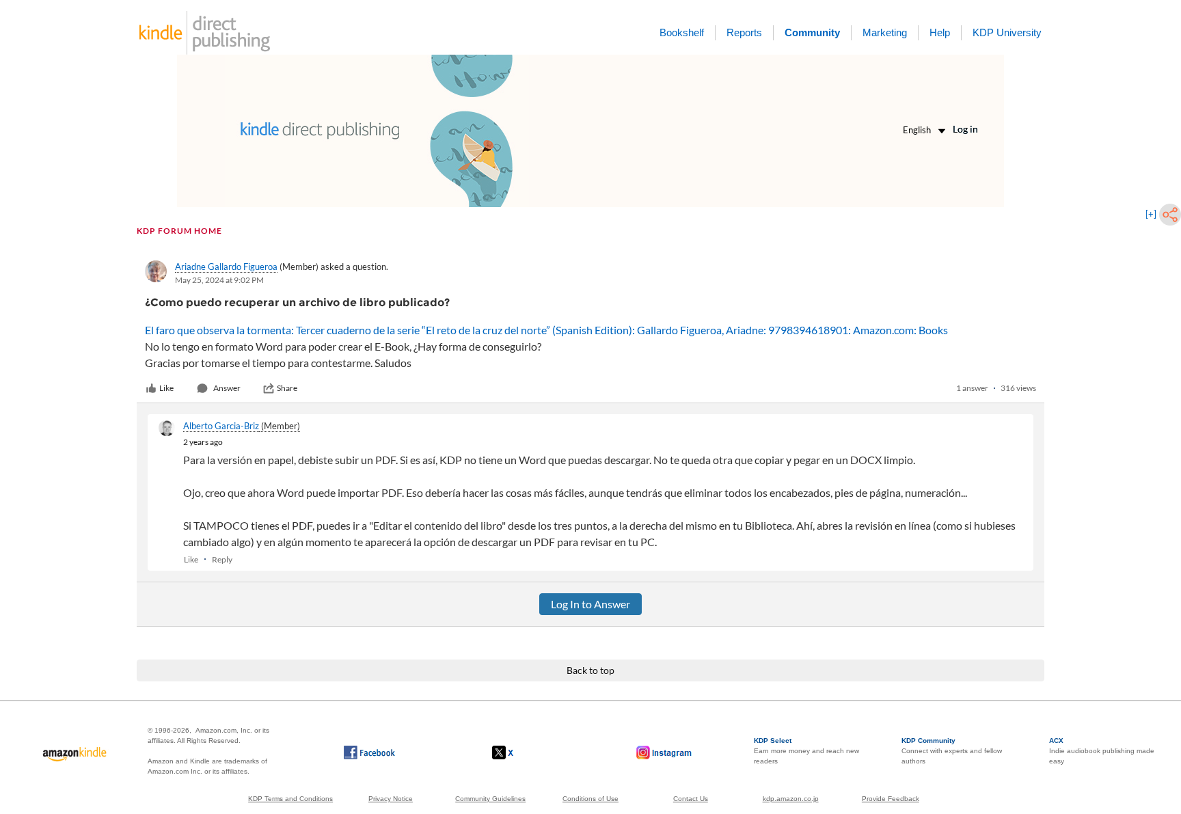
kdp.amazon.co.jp (791, 798)
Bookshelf (682, 32)
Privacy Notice (390, 798)
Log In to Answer (590, 603)
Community (812, 32)
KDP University (1007, 32)
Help (939, 32)
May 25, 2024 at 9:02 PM (219, 280)
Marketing (885, 32)
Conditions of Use (590, 798)
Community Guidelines (490, 798)
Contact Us (690, 798)
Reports (744, 32)
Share (287, 388)
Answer (227, 388)
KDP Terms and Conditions (290, 798)
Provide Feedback (890, 798)
